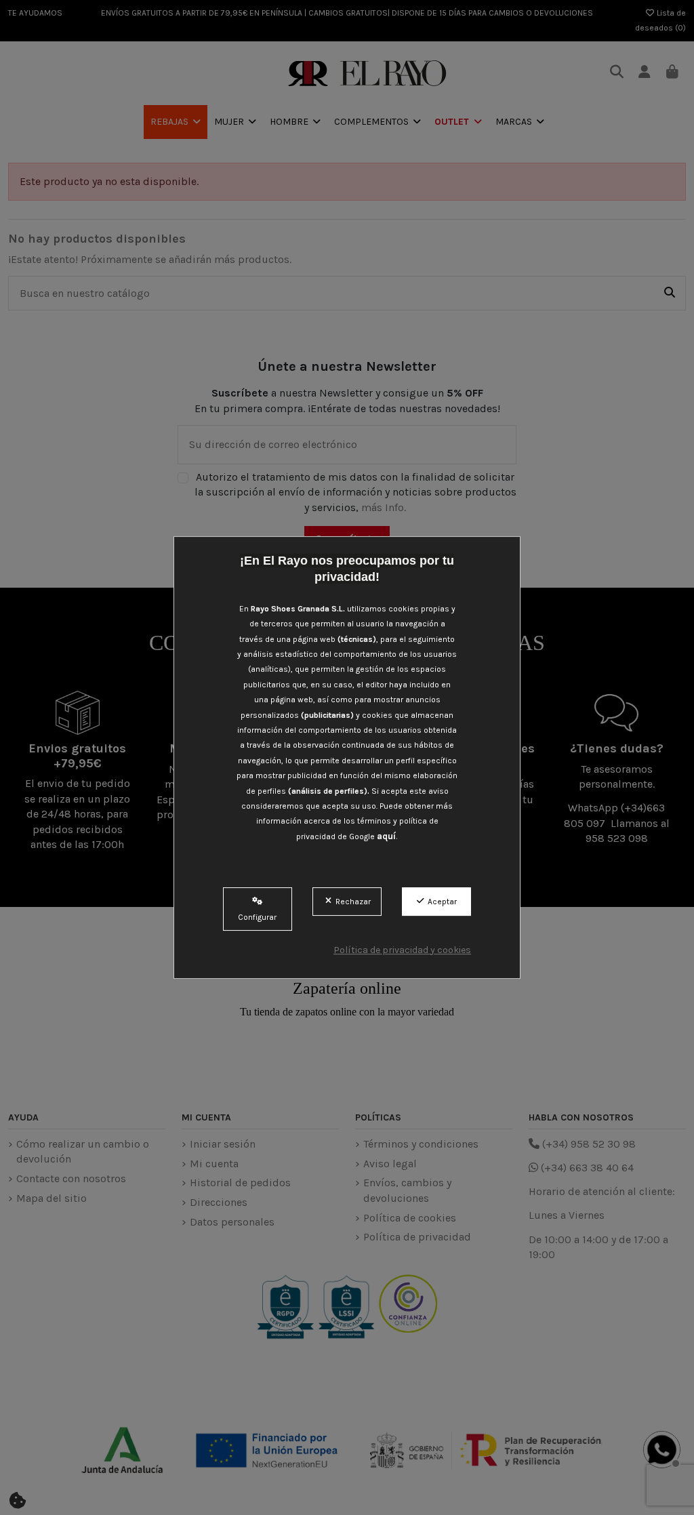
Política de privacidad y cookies (402, 950)
